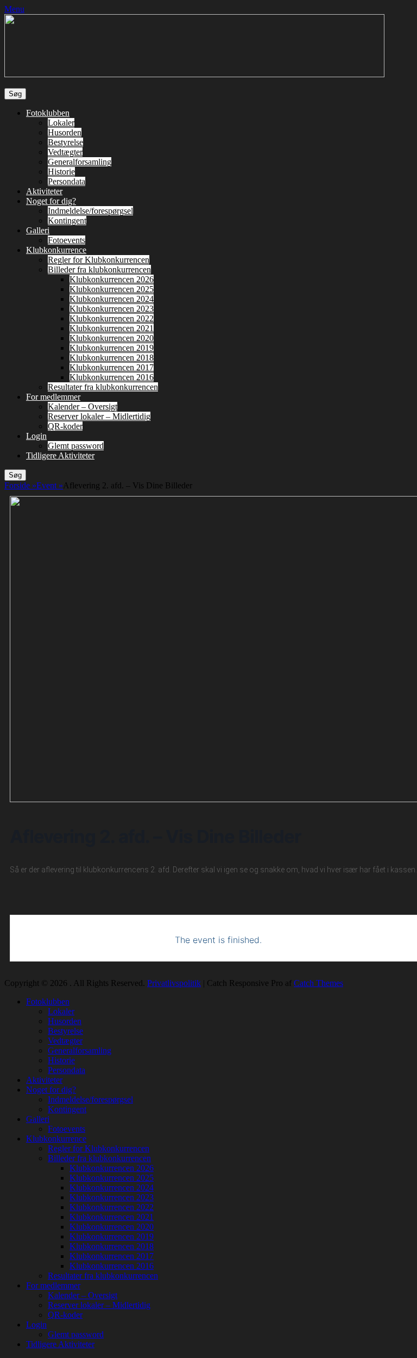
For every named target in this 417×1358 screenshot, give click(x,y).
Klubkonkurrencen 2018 (112, 357)
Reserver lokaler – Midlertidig (99, 416)
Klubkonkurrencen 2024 (112, 298)
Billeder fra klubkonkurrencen (99, 269)
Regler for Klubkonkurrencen (98, 259)
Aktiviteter (44, 191)
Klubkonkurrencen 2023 (112, 308)
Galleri (37, 230)
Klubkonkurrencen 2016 (112, 377)
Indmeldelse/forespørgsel (90, 210)
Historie (61, 171)
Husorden (64, 132)
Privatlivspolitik (174, 983)
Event (49, 485)
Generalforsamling (79, 161)
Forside (20, 485)
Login (36, 436)
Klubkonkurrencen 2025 (112, 289)
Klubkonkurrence (56, 250)
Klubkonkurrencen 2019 (112, 347)
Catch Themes (318, 983)
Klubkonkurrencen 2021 (112, 328)
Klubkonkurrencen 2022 (112, 318)
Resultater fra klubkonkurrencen (103, 387)
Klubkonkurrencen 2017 (112, 367)
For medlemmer (53, 396)
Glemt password (76, 445)
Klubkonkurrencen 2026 (112, 279)
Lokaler (61, 122)
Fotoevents (66, 240)
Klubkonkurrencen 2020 (112, 338)
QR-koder (65, 426)
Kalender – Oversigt (82, 406)
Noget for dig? (51, 201)
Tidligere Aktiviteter (60, 455)
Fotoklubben (48, 112)
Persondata (66, 181)
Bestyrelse (65, 142)
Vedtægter (65, 152)
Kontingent (67, 220)
